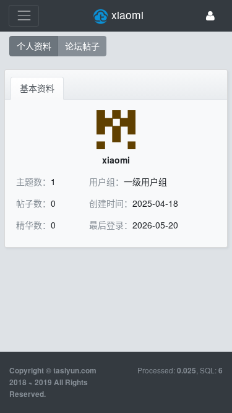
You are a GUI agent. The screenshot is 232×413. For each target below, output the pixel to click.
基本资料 (37, 88)
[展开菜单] (24, 16)
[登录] (210, 16)
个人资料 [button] (34, 46)
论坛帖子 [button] (82, 46)
